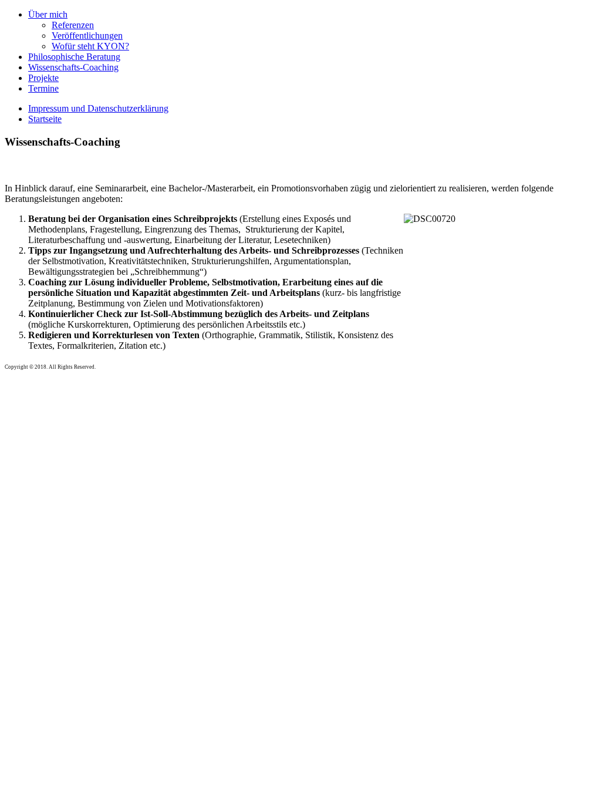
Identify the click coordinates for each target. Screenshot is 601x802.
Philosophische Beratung (74, 57)
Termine (43, 88)
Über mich (47, 14)
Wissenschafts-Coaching (73, 67)
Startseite (45, 119)
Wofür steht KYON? (90, 46)
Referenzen (73, 25)
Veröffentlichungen (87, 36)
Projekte (43, 78)
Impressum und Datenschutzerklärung (98, 108)
